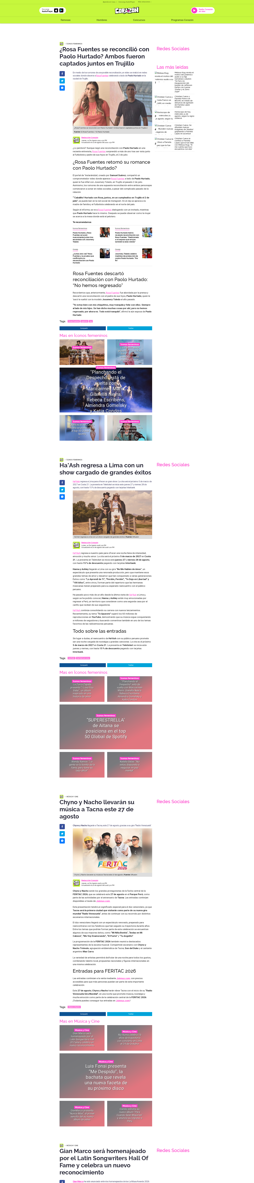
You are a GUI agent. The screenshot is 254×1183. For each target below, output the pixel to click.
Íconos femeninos (74, 44)
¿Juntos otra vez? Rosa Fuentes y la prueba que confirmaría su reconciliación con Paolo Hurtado (83, 258)
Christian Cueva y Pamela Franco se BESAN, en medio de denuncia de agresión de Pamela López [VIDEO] (184, 101)
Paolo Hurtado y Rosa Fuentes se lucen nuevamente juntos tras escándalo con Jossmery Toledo (83, 237)
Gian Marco (78, 1181)
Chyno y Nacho (74, 1007)
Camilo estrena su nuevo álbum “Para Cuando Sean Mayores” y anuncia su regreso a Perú (130, 1114)
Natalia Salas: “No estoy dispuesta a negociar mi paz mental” (130, 766)
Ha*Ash (76, 481)
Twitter (130, 328)
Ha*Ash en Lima (83, 658)
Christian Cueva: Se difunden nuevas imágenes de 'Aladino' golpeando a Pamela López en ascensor (184, 129)
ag (91, 321)
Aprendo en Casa (109, 2)
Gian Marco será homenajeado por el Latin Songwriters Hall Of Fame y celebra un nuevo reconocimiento (82, 1039)
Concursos (139, 20)
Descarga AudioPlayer (127, 2)
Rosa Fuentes (102, 75)
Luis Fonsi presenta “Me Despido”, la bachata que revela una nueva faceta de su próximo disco (106, 1077)
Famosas (66, 20)
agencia (84, 321)
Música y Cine (72, 797)
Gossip (75, 249)
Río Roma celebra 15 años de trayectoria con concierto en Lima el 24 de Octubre (129, 1039)
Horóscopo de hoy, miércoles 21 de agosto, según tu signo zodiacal (184, 115)
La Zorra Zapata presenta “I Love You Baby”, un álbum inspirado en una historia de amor (129, 353)
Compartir (84, 328)
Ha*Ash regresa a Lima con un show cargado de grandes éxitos (82, 353)
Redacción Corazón (89, 138)
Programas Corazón (182, 20)
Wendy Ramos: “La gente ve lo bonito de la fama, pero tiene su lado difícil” (129, 429)
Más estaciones (144, 2)
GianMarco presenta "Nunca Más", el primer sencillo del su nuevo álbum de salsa (82, 1115)
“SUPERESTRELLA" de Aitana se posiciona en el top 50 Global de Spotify (82, 429)
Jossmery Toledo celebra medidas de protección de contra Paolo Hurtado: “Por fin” (126, 257)
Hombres (102, 20)
